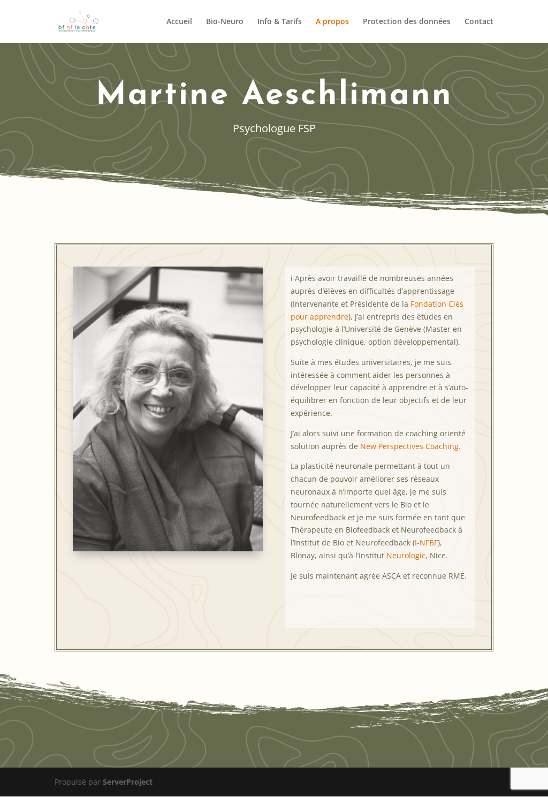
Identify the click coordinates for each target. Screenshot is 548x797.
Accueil (179, 22)
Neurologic (405, 555)
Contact (479, 22)
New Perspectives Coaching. (410, 446)
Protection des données (407, 22)
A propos (332, 22)
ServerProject (128, 782)
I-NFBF (426, 542)
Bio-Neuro (224, 22)
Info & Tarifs (279, 22)
